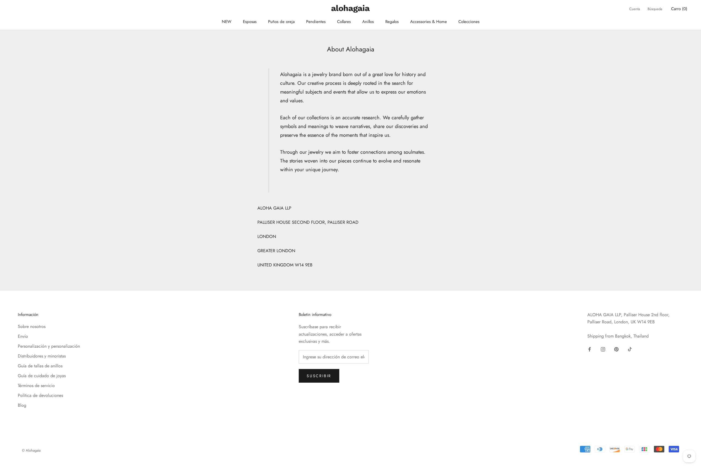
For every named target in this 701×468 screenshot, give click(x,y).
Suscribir (319, 376)
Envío (23, 336)
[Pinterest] (616, 348)
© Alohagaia (31, 450)
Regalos (392, 22)
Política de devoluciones (40, 395)
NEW (226, 22)
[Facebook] (589, 348)
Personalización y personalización (49, 346)
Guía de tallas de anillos (40, 366)
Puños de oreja (281, 22)
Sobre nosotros (31, 326)
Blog (22, 405)
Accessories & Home (428, 22)
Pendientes (316, 22)
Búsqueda (655, 8)
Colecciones (468, 22)
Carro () (679, 9)
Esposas (250, 22)
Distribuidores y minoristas (42, 356)
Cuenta (634, 8)
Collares (344, 22)
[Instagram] (603, 348)
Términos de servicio (36, 385)
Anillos (368, 22)
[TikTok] (630, 348)
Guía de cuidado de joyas (42, 376)
